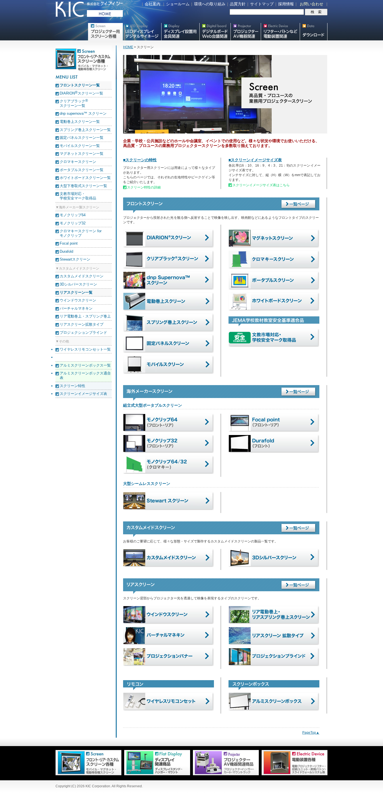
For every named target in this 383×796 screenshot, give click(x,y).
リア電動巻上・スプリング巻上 (85, 316)
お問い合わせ (311, 4)
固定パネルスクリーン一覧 (81, 137)
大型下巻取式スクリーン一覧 (83, 186)
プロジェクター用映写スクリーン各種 (105, 31)
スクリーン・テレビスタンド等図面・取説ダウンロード (313, 31)
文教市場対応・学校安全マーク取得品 (78, 196)
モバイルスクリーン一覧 (80, 146)
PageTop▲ (310, 733)
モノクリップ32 (73, 223)
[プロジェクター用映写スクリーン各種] (88, 774)
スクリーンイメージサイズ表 (83, 394)
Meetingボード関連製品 (214, 31)
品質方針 (238, 4)
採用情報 (286, 4)
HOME (128, 47)
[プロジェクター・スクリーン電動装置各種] (293, 774)
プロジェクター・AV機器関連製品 (245, 31)
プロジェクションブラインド (83, 332)
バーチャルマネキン (76, 308)
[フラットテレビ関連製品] (155, 774)
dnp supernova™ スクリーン (83, 113)
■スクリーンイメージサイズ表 (255, 160)
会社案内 (152, 4)
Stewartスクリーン (75, 259)
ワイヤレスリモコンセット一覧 (85, 349)
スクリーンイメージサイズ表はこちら (261, 185)
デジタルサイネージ (142, 31)
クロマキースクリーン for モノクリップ (80, 233)
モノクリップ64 (73, 215)
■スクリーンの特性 (140, 160)
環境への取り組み (209, 4)
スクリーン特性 (72, 386)
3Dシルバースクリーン (78, 284)
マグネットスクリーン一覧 (81, 153)
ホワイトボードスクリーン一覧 (85, 178)
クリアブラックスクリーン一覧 (74, 103)
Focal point (69, 243)
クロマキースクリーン (78, 162)
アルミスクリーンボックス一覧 (85, 365)
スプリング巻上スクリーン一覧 (85, 130)
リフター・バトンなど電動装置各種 (280, 31)
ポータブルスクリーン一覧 (81, 170)
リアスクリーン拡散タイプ (81, 324)
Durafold (66, 251)
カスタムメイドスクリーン (81, 276)
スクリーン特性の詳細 (144, 187)
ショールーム (178, 4)
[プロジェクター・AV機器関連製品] (224, 774)
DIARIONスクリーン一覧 (81, 93)
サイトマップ (262, 4)
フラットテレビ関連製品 (180, 31)
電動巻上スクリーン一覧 (80, 121)
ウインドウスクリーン (78, 300)
